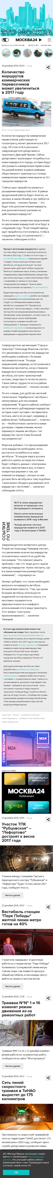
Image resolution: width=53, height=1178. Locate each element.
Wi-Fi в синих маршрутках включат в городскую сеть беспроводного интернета (28, 505)
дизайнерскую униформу (27, 669)
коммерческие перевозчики (32, 718)
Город (29, 65)
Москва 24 (26, 40)
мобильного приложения (15, 327)
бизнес (16, 715)
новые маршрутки (10, 722)
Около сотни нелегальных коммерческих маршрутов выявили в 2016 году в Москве (31, 516)
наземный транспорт (30, 715)
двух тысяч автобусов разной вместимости (23, 635)
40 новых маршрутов (27, 645)
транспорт (6, 715)
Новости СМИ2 (9, 770)
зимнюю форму (10, 675)
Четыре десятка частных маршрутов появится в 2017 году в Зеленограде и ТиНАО (30, 527)
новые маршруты (10, 718)
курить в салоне (21, 295)
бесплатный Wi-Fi (40, 287)
